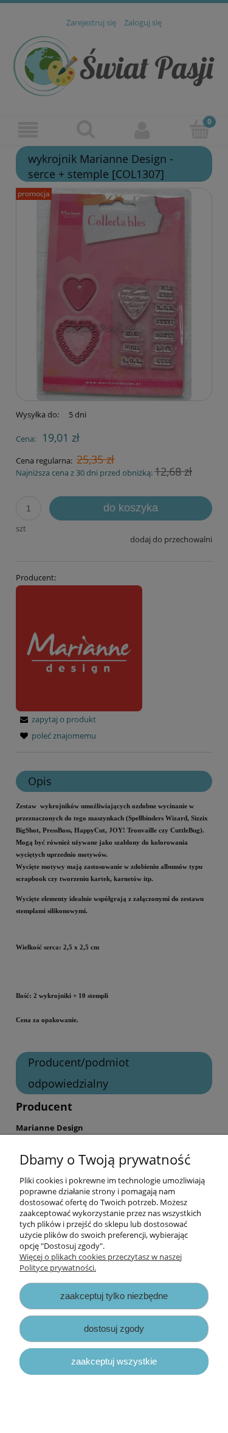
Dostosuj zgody (114, 1328)
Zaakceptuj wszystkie (114, 1361)
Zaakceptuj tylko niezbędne (114, 1296)
